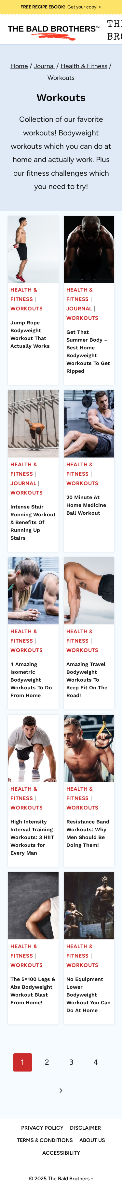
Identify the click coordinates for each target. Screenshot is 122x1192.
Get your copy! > (61, 7)
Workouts (26, 309)
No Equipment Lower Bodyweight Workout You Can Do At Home (88, 994)
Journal (79, 309)
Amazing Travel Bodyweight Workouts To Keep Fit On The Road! (86, 679)
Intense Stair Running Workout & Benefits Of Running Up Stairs (33, 522)
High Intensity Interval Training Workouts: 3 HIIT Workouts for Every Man (32, 837)
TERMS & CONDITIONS (45, 1140)
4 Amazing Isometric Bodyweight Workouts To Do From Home (31, 679)
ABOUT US (92, 1140)
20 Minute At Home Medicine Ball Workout (86, 505)
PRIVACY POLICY (42, 1128)
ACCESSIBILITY (61, 1153)
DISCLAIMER (85, 1128)
